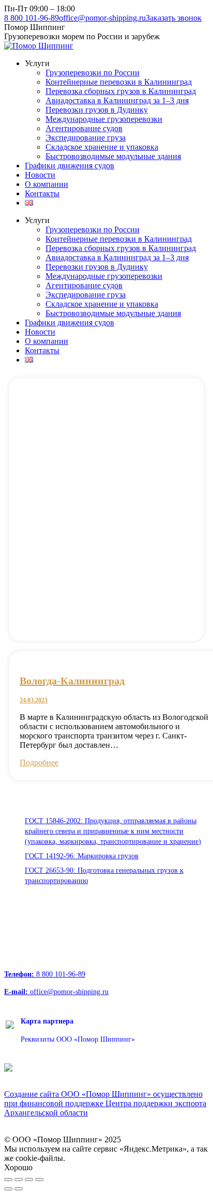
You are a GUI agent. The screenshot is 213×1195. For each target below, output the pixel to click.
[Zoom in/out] (39, 1179)
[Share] (18, 1179)
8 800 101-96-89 (31, 17)
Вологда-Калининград (72, 680)
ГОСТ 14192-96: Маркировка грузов (82, 856)
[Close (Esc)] (8, 1179)
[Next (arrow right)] (18, 1188)
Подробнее (39, 762)
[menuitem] (37, 63)
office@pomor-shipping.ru (102, 17)
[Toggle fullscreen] (29, 1179)
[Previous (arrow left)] (8, 1188)
